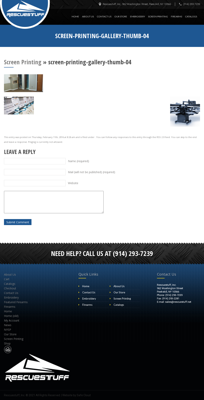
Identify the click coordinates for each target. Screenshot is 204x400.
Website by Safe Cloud (76, 395)
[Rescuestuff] (25, 14)
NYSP (7, 330)
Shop (7, 343)
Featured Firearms (16, 302)
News (7, 325)
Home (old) (11, 316)
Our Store (120, 16)
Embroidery (137, 16)
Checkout (10, 288)
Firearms (176, 16)
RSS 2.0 (160, 137)
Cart (6, 279)
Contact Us (104, 16)
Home (75, 16)
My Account (11, 320)
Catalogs (191, 16)
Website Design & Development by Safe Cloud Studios (8, 349)
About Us (88, 16)
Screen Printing (158, 16)
